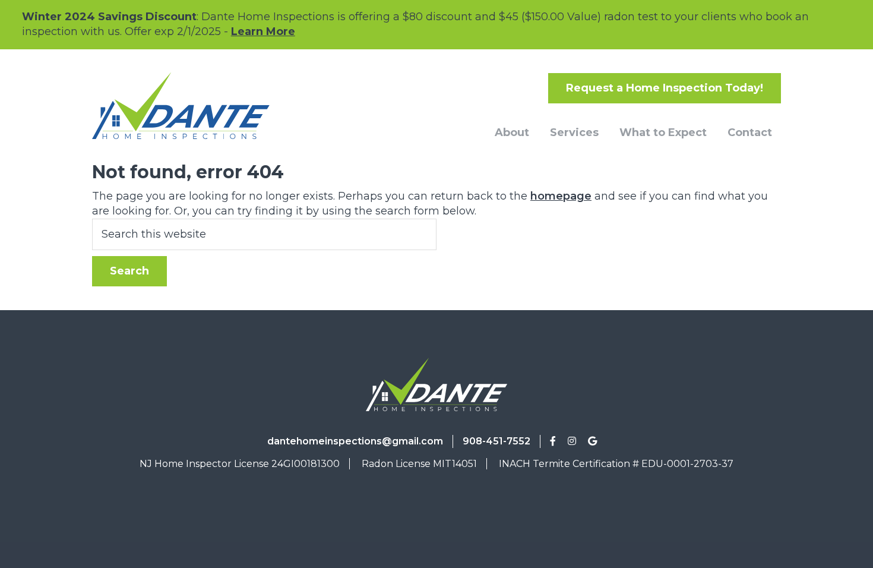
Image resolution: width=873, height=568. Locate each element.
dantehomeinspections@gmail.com (355, 441)
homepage (561, 196)
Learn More (263, 31)
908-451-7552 (496, 441)
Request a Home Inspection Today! (664, 87)
